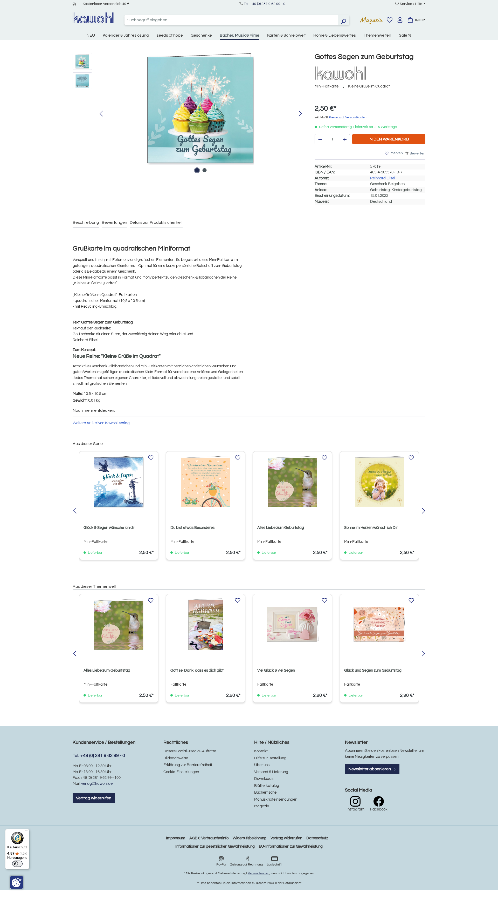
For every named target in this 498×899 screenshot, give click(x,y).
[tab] (86, 222)
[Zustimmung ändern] (16, 882)
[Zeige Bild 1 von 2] (197, 170)
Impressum (175, 838)
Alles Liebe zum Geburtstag (280, 528)
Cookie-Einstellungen (181, 772)
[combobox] (231, 20)
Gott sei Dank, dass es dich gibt (197, 670)
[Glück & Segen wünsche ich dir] (118, 481)
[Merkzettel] (389, 20)
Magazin (371, 20)
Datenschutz (317, 838)
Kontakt (261, 751)
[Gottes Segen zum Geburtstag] (201, 109)
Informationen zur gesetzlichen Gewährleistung (215, 846)
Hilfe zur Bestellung (270, 758)
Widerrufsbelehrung (249, 838)
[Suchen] (343, 20)
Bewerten (417, 153)
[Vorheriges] (101, 113)
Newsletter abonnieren (370, 769)
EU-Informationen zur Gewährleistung (291, 846)
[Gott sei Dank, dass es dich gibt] (205, 624)
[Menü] (26, 832)
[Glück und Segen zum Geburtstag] (379, 624)
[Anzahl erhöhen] (345, 139)
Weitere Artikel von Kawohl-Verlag (101, 423)
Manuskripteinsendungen (275, 799)
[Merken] (151, 458)
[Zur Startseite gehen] (93, 17)
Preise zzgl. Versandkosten (347, 117)
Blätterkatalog (266, 786)
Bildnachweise (175, 758)
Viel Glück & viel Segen (276, 670)
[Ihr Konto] (400, 20)
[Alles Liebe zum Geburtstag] (292, 481)
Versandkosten (258, 873)
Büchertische (265, 792)
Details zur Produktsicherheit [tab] (156, 222)
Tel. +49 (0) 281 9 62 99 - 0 (264, 4)
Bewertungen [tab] (114, 222)
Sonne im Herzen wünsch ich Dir (371, 528)
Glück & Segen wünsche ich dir (109, 528)
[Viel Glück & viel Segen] (292, 624)
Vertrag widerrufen (93, 798)
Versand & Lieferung (271, 772)
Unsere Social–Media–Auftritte (189, 751)
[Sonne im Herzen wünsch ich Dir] (379, 481)
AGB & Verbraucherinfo (209, 838)
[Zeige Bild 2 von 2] (204, 170)
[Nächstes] (300, 113)
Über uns (261, 765)
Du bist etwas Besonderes (192, 528)
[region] (188, 114)
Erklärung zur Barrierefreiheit (187, 765)
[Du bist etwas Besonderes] (205, 481)
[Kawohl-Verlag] (340, 73)
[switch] (17, 864)
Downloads (263, 779)
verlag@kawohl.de (97, 784)
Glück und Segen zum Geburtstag (373, 670)
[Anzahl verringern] (320, 139)
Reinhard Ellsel (382, 178)
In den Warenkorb (389, 139)
